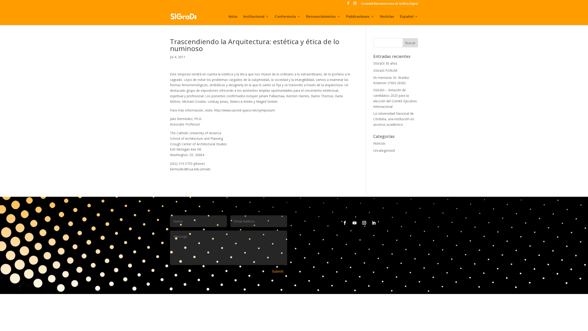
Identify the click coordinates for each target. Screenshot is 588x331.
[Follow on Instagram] (364, 223)
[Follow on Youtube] (355, 223)
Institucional (253, 16)
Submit (277, 271)
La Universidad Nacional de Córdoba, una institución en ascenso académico (393, 119)
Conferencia (285, 16)
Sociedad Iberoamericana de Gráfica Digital (389, 4)
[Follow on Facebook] (345, 223)
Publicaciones (358, 16)
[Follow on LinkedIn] (374, 223)
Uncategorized (384, 150)
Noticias (387, 16)
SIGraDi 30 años (385, 63)
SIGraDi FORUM (385, 70)
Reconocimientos (321, 16)
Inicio (233, 16)
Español (406, 16)
